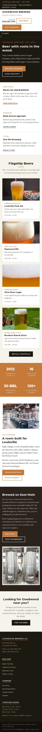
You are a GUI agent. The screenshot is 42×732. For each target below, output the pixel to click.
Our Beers (24, 21)
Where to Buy (7, 674)
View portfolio (10, 103)
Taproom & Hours (9, 667)
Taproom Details (13, 472)
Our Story (10, 534)
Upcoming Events (8, 689)
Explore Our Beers (14, 68)
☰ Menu (5, 33)
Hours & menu (9, 127)
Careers (5, 695)
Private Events (12, 477)
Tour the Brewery (13, 539)
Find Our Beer (25, 5)
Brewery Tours (9, 7)
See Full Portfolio (21, 354)
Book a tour (9, 150)
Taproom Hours (9, 5)
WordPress (20, 729)
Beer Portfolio (7, 664)
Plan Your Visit (12, 74)
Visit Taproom (12, 27)
